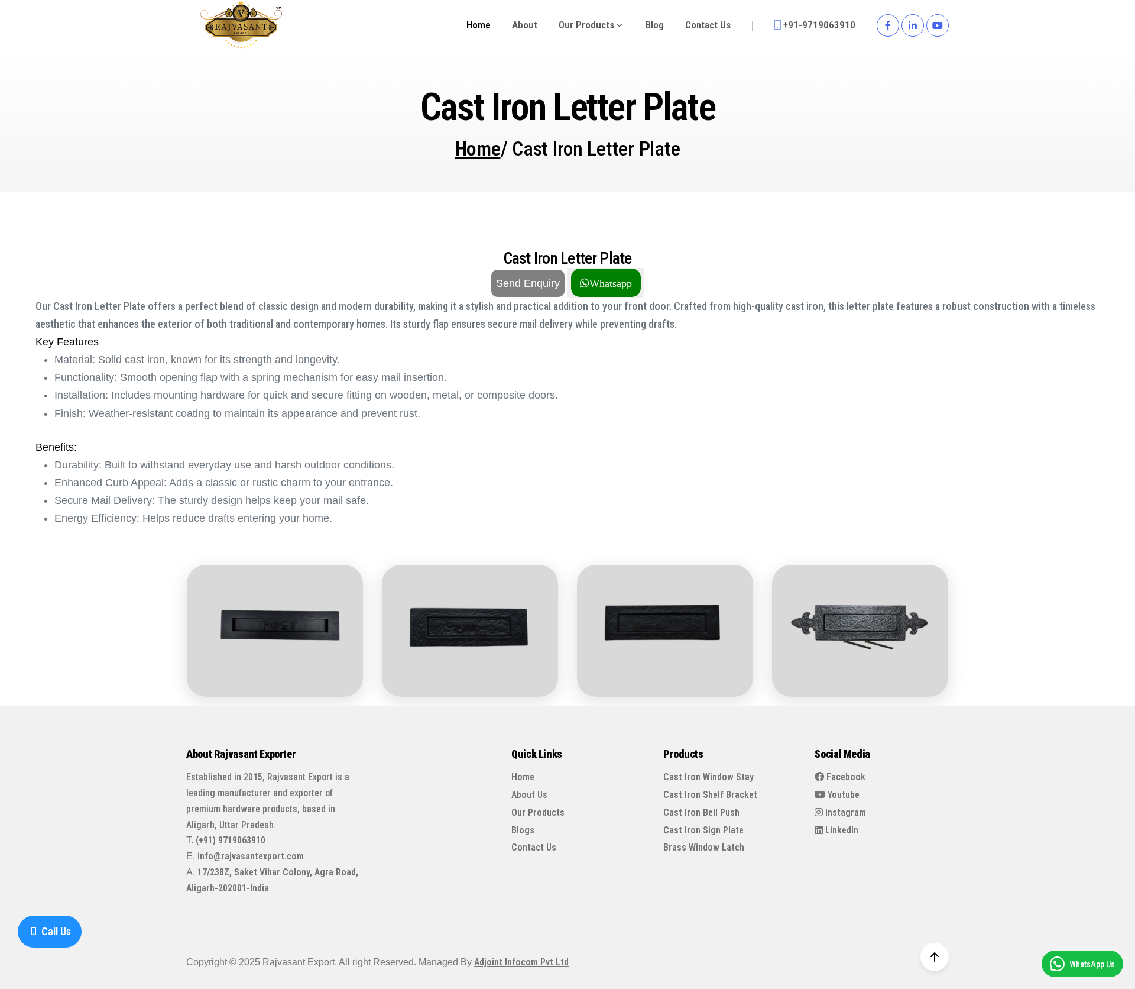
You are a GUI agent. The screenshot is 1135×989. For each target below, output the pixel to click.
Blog (655, 25)
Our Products (538, 812)
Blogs (522, 830)
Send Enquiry (528, 283)
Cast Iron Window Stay (708, 777)
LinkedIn (840, 830)
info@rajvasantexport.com (250, 856)
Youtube (842, 794)
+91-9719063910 (818, 25)
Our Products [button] (588, 25)
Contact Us (708, 25)
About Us (529, 794)
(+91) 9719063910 (230, 840)
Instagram (844, 812)
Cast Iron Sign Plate (703, 830)
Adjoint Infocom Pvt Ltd (521, 962)
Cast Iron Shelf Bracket (710, 794)
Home (478, 25)
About (524, 25)
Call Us (55, 931)
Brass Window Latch (703, 847)
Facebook (844, 777)
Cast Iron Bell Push (701, 812)
